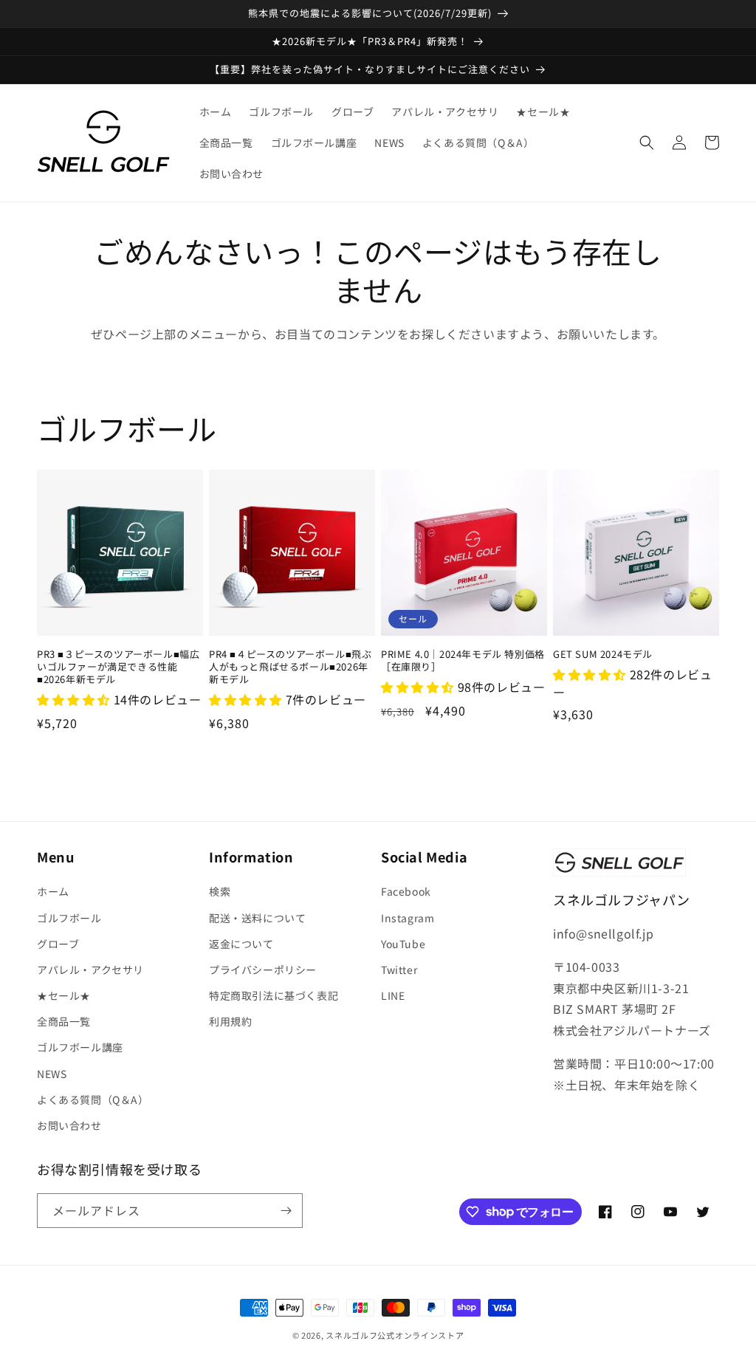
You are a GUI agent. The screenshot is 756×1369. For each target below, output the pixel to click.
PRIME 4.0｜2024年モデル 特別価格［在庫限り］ (463, 660)
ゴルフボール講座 (80, 1047)
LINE (393, 995)
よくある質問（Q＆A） (93, 1099)
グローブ (58, 943)
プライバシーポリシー (263, 969)
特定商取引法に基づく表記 (273, 995)
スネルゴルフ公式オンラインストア (395, 1335)
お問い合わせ (69, 1125)
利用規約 (230, 1021)
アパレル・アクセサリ (90, 969)
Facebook (406, 891)
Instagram (407, 917)
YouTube (403, 943)
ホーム (53, 891)
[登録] (285, 1210)
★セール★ (64, 995)
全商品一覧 (64, 1021)
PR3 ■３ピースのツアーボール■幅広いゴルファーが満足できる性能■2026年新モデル (118, 667)
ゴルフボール (69, 917)
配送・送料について (257, 917)
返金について (241, 943)
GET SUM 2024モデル (603, 654)
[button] (646, 142)
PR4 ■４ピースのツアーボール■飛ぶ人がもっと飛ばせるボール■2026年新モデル (290, 667)
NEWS (51, 1073)
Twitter (399, 969)
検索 (219, 891)
